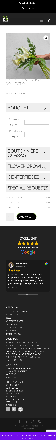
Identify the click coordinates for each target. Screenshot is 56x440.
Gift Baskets (11, 324)
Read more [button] (13, 287)
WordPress (29, 429)
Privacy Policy (12, 330)
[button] (45, 37)
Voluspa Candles (14, 315)
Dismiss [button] (30, 439)
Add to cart (26, 216)
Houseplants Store (15, 327)
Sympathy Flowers (14, 321)
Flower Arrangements (16, 312)
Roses (8, 318)
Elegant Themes (29, 426)
